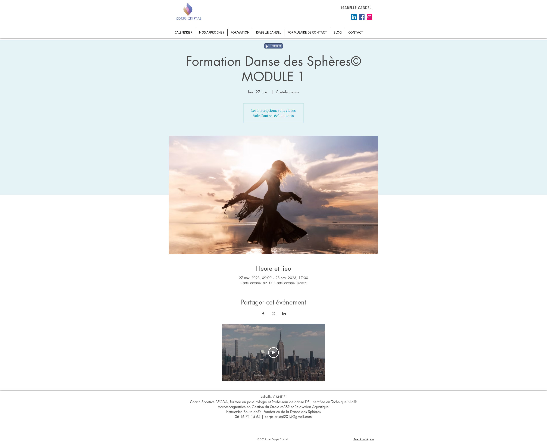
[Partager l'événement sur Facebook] (263, 313)
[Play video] (273, 352)
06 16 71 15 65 (247, 416)
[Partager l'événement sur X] (274, 313)
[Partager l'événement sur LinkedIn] (284, 313)
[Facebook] (362, 17)
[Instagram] (369, 17)
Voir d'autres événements (273, 115)
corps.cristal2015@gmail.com (288, 416)
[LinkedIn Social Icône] (354, 17)
